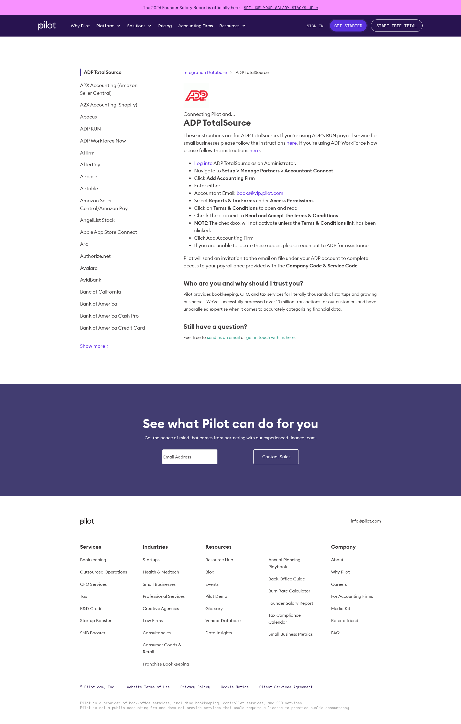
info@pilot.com (366, 521)
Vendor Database (223, 620)
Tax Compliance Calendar (284, 618)
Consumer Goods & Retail (162, 648)
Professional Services (164, 596)
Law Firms (153, 620)
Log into (203, 163)
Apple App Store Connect (108, 232)
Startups (151, 559)
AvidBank (90, 280)
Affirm (87, 153)
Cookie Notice (235, 687)
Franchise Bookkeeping (166, 664)
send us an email (223, 337)
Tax (83, 596)
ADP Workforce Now (103, 141)
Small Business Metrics (290, 634)
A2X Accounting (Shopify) (108, 105)
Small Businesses (159, 584)
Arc (84, 244)
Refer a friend (344, 620)
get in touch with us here (270, 337)
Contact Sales (276, 456)
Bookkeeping (93, 559)
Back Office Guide (286, 578)
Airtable (89, 188)
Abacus (88, 117)
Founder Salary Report (290, 603)
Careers (339, 584)
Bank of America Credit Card (112, 328)
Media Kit (340, 608)
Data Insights (218, 632)
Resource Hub (219, 559)
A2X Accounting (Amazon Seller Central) (109, 89)
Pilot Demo (216, 596)
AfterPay (90, 164)
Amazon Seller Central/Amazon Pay (104, 204)
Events (211, 584)
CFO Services (93, 584)
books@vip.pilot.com (260, 193)
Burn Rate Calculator (289, 591)
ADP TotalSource (102, 72)
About (337, 559)
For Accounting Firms (352, 596)
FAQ (335, 632)
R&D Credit (91, 608)
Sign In (315, 26)
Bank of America (98, 304)
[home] (47, 25)
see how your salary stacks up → (281, 7)
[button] (108, 25)
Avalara (89, 268)
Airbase (88, 176)
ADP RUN (90, 129)
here (292, 143)
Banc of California (100, 292)
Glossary (214, 608)
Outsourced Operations (103, 572)
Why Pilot (340, 572)
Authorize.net (95, 256)
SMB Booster (92, 632)
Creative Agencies (161, 608)
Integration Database (205, 72)
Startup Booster (96, 620)
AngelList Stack (97, 220)
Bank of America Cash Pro (109, 316)
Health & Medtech (161, 572)
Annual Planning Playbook (284, 563)
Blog (209, 572)
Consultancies (157, 632)
